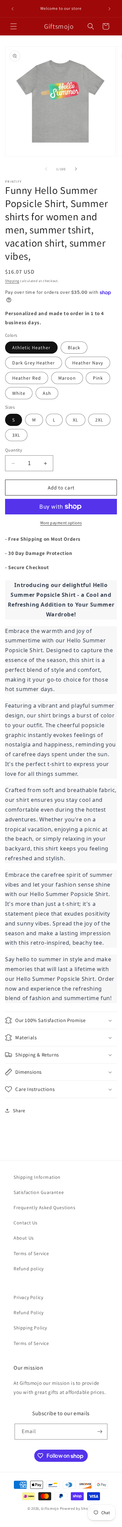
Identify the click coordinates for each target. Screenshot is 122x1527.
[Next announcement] (109, 8)
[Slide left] (46, 168)
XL (75, 420)
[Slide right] (75, 168)
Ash (47, 393)
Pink (98, 378)
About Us (24, 1238)
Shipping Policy (30, 1328)
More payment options (61, 522)
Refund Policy (29, 1312)
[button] (13, 26)
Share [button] (19, 1111)
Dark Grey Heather (33, 363)
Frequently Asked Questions (45, 1207)
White (18, 393)
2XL (99, 420)
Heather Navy (87, 363)
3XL (16, 435)
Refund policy (29, 1269)
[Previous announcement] (12, 8)
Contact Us (26, 1223)
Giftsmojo (50, 1508)
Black (74, 348)
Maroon (67, 378)
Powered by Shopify (77, 1508)
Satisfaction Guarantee (39, 1192)
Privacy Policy (28, 1297)
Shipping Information (37, 1177)
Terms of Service (31, 1253)
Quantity (13, 450)
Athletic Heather (31, 348)
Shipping (12, 281)
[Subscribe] (99, 1432)
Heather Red (26, 378)
